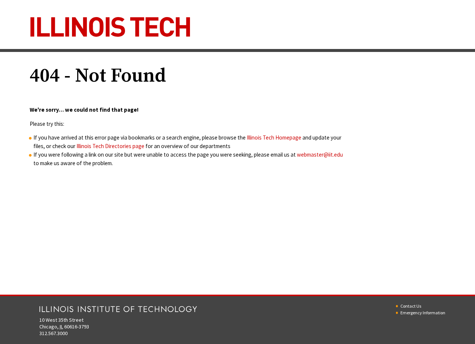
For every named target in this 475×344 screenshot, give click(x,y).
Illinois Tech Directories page (110, 146)
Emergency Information (422, 312)
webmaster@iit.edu (320, 154)
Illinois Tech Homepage (274, 137)
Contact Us (410, 306)
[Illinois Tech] (110, 29)
